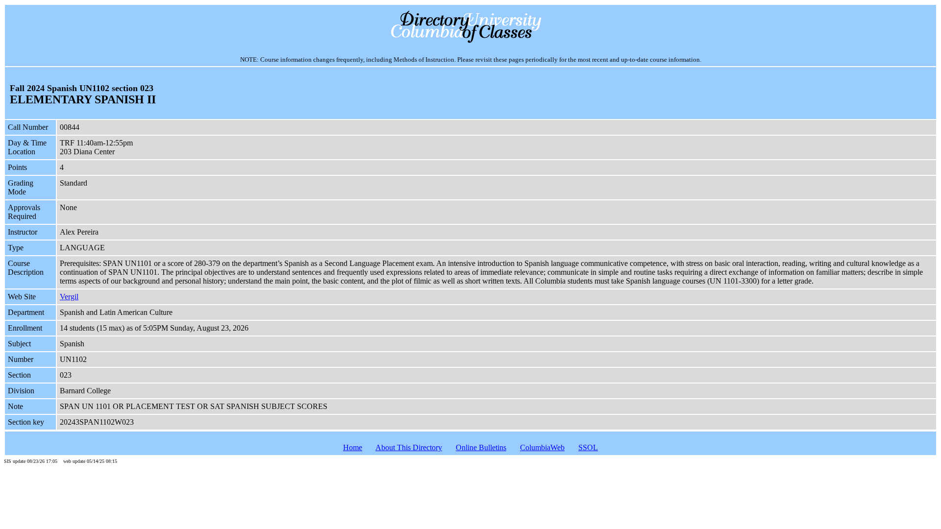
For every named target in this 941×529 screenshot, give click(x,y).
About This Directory (408, 447)
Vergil (69, 296)
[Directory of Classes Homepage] (470, 42)
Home (352, 447)
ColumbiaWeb (542, 447)
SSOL (588, 447)
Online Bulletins (481, 447)
